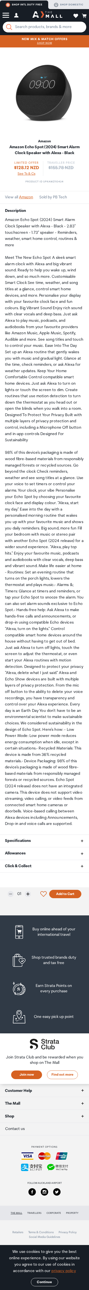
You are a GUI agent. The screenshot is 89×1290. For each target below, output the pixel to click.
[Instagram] (44, 1192)
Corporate (53, 1213)
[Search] (9, 27)
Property (72, 1213)
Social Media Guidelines (44, 1237)
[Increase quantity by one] (28, 894)
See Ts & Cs (26, 174)
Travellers (34, 1213)
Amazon (26, 197)
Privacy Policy (68, 1232)
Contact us (15, 1129)
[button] (6, 15)
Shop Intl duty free (27, 4)
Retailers (17, 1232)
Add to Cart (65, 894)
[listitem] (44, 932)
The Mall (16, 1213)
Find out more (62, 1075)
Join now (27, 1075)
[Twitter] (57, 1192)
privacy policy (63, 1271)
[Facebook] (32, 1192)
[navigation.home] (47, 15)
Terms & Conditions (41, 1232)
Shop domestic (71, 4)
